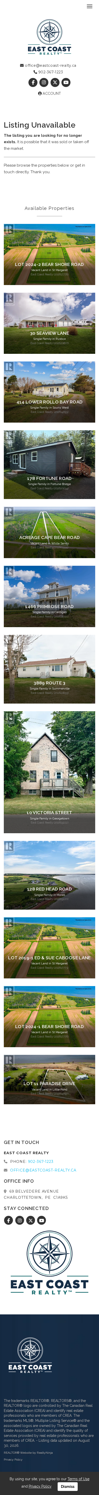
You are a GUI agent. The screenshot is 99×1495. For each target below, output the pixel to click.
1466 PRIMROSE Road (49, 606)
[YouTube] (66, 82)
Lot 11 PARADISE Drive (49, 1083)
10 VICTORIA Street (49, 812)
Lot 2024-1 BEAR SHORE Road (49, 1026)
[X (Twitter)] (55, 82)
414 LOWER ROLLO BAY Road (49, 402)
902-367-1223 (50, 72)
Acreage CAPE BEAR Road (49, 537)
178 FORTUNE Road (49, 478)
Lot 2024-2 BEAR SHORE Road (49, 264)
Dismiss (67, 1487)
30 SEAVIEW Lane (49, 333)
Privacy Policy (13, 1459)
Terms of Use (78, 1479)
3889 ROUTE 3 (49, 682)
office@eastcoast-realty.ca (50, 65)
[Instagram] (44, 82)
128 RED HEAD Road (49, 889)
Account (51, 93)
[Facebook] (33, 82)
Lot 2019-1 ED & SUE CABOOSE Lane (49, 957)
